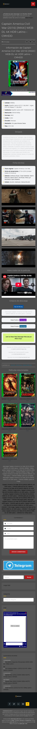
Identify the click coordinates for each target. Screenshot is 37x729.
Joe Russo (21, 177)
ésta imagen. (29, 17)
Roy (4, 666)
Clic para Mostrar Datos (19, 123)
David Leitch (14, 177)
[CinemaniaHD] (6, 2)
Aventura (17, 182)
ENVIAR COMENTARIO (18, 552)
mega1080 (6, 585)
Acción (12, 182)
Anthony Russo (14, 175)
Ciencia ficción (25, 182)
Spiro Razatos (15, 179)
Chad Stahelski (24, 175)
